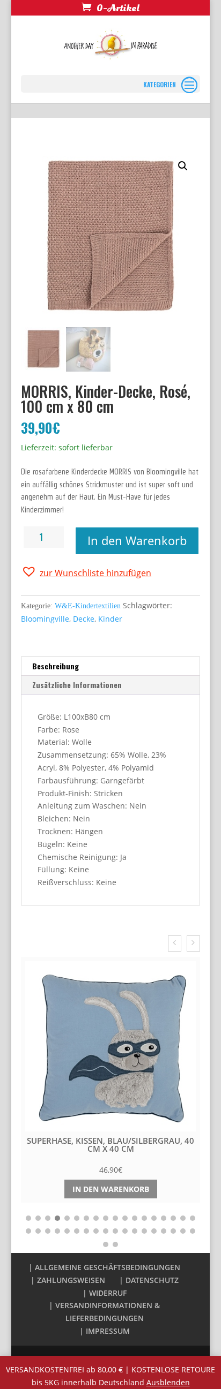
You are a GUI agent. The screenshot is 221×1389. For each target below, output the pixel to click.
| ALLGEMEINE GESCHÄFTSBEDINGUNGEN (104, 1267)
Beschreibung (55, 665)
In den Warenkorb (137, 540)
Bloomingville (45, 619)
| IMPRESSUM (104, 1331)
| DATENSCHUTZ (149, 1280)
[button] (86, 571)
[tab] (110, 666)
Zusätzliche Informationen (77, 684)
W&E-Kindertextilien (88, 606)
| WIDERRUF (105, 1293)
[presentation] (174, 943)
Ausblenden (168, 1382)
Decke (83, 619)
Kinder (110, 619)
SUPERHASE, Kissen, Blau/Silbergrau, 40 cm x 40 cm (110, 1144)
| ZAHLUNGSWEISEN (68, 1280)
